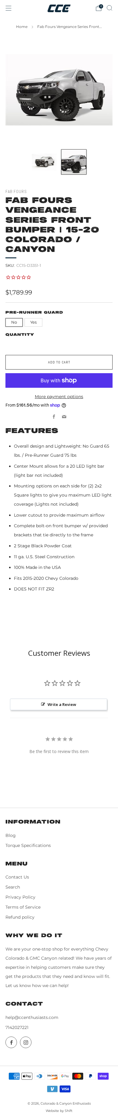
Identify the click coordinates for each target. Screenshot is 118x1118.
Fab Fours (16, 191)
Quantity (19, 335)
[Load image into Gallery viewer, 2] (74, 162)
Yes (33, 322)
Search (12, 887)
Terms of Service (23, 907)
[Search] (110, 8)
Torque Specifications (28, 845)
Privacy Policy (20, 897)
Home (22, 26)
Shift (68, 1111)
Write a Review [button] (62, 704)
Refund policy (19, 917)
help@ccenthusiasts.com (31, 1017)
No (14, 322)
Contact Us (17, 877)
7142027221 (16, 1027)
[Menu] (8, 8)
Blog (10, 835)
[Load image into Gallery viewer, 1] (44, 162)
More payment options (59, 396)
